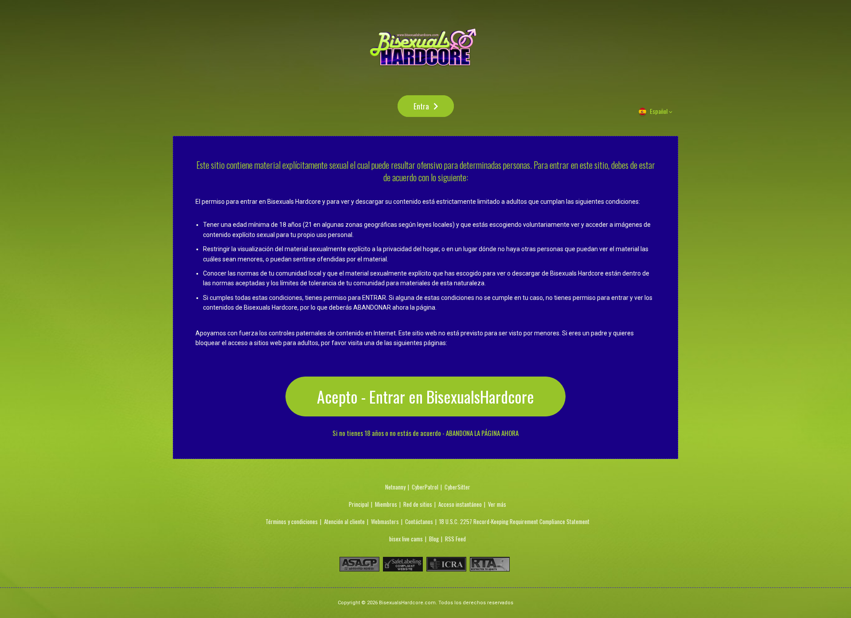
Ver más (497, 504)
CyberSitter (457, 486)
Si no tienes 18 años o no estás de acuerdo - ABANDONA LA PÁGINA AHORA (425, 433)
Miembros (386, 504)
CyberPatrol (425, 486)
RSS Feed (455, 538)
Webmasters (385, 521)
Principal (359, 504)
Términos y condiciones (291, 521)
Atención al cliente (344, 521)
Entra (421, 106)
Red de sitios (417, 504)
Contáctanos (419, 521)
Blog (434, 538)
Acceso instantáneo (460, 504)
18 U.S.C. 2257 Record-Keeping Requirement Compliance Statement (514, 521)
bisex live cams (406, 538)
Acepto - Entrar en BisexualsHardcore (425, 396)
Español (659, 111)
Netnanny (395, 486)
